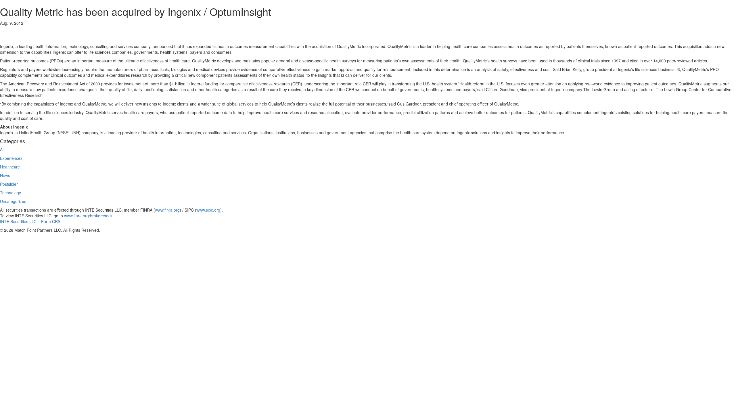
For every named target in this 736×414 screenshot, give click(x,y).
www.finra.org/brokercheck (88, 215)
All (2, 149)
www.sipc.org (208, 210)
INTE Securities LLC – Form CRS (30, 221)
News (5, 175)
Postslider (9, 184)
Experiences (11, 158)
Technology (10, 192)
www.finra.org (167, 210)
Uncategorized (13, 201)
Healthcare (10, 167)
